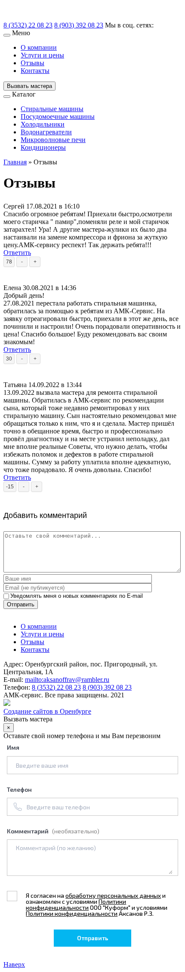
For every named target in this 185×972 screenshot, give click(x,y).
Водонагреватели (46, 132)
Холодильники (43, 124)
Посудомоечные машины (58, 116)
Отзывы (32, 63)
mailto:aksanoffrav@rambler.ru (67, 679)
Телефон (19, 789)
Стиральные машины (52, 108)
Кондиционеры (43, 147)
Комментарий (53, 831)
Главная (15, 162)
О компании (39, 47)
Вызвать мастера (29, 86)
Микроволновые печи (53, 139)
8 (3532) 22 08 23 (27, 25)
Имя (13, 747)
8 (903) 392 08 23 (78, 25)
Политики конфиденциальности (76, 904)
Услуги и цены (42, 55)
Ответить (17, 252)
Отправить (20, 604)
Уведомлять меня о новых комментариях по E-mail (76, 596)
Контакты (35, 70)
